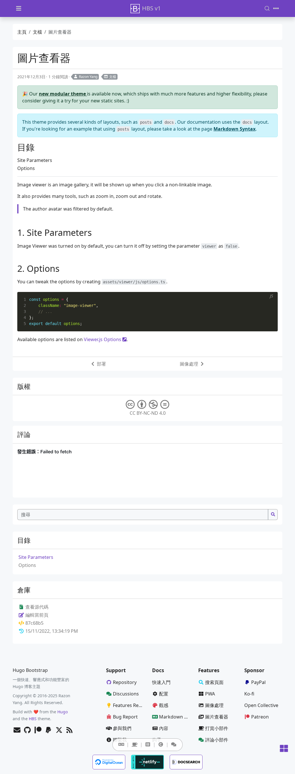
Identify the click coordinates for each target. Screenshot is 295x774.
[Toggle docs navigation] (19, 8)
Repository (125, 682)
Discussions (126, 694)
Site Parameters (34, 160)
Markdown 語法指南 (176, 717)
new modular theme (63, 94)
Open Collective (261, 705)
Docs (158, 670)
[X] (59, 730)
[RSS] (69, 730)
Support (116, 670)
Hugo (62, 711)
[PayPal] (48, 730)
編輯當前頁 (36, 615)
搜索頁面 (214, 682)
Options (26, 168)
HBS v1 (151, 8)
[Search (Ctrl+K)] (267, 8)
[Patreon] (38, 730)
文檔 (37, 32)
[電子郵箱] (17, 730)
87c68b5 (34, 623)
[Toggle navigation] (276, 8)
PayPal (258, 682)
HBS (33, 718)
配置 (163, 694)
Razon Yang (88, 76)
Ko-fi (249, 694)
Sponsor (254, 670)
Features (209, 670)
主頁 (22, 32)
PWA (210, 694)
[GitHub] (27, 730)
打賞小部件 (216, 728)
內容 (163, 728)
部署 (101, 364)
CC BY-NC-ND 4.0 (148, 413)
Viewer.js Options (102, 339)
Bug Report (125, 717)
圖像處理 (189, 364)
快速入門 (161, 682)
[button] (121, 744)
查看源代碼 (36, 607)
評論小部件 (216, 740)
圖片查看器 (216, 717)
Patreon (260, 717)
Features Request (130, 705)
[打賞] (134, 744)
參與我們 (122, 728)
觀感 (163, 705)
